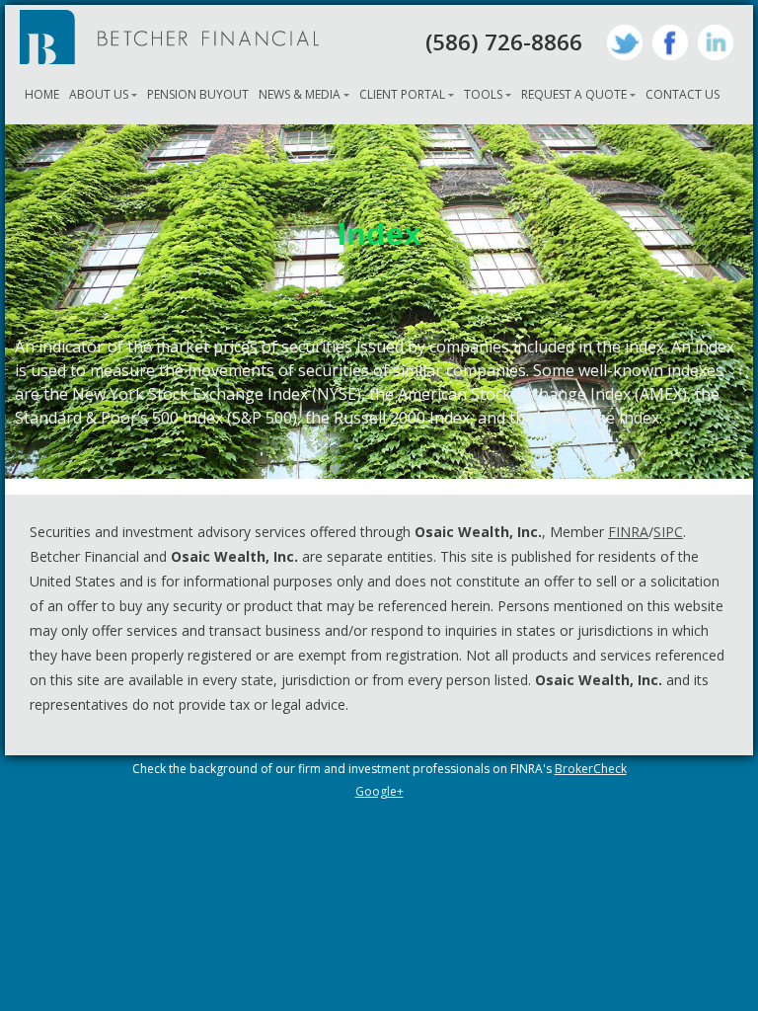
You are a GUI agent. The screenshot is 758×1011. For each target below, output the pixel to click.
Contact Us (682, 94)
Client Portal (402, 94)
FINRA (628, 531)
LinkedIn (715, 42)
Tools (483, 94)
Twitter (625, 42)
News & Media (300, 94)
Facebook (670, 42)
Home (42, 94)
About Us (98, 94)
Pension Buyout (198, 94)
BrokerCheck (591, 768)
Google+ (379, 791)
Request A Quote (574, 94)
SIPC (668, 531)
